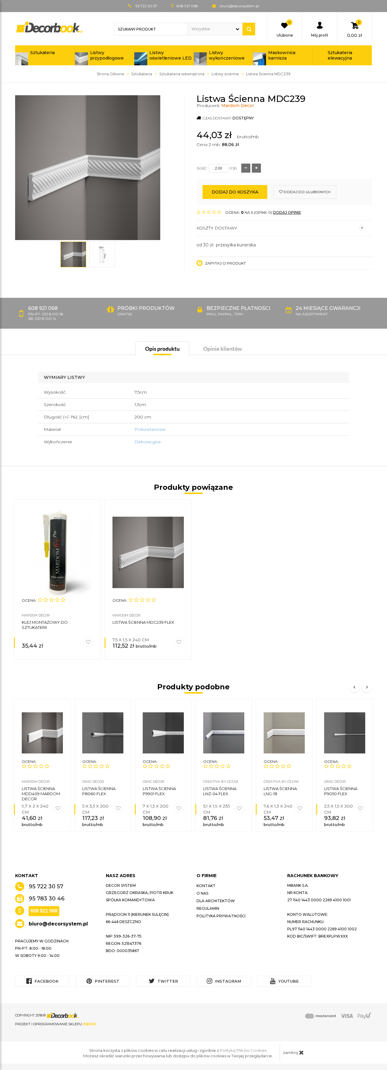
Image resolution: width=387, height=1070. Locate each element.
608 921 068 (44, 910)
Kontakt (206, 885)
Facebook (46, 981)
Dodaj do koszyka (235, 192)
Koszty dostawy (217, 228)
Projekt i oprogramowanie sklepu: (55, 1024)
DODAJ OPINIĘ (287, 212)
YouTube (288, 981)
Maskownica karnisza (281, 55)
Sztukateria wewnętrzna (181, 74)
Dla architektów (216, 901)
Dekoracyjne (148, 441)
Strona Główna (110, 74)
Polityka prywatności (221, 916)
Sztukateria (42, 52)
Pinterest (106, 981)
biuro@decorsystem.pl (239, 6)
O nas (202, 893)
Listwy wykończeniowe (227, 55)
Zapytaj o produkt (225, 263)
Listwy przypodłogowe (107, 55)
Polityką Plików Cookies (243, 1050)
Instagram (227, 981)
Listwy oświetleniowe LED (170, 55)
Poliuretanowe (150, 429)
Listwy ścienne (225, 74)
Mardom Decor (237, 105)
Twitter (167, 981)
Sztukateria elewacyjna (340, 55)
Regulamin (208, 908)
